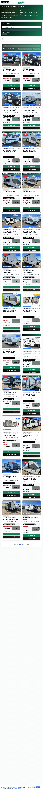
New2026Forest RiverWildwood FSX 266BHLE (29, 192)
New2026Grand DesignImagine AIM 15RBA (9, 231)
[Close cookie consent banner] (41, 787)
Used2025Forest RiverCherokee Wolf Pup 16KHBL (10, 518)
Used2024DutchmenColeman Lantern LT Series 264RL (11, 434)
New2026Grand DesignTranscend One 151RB (9, 70)
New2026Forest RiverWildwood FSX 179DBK (9, 192)
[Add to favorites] (19, 65)
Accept (38, 787)
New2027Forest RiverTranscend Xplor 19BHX (29, 311)
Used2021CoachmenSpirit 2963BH (30, 518)
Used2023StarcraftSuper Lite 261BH (31, 353)
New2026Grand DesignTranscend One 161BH (9, 393)
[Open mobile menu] (41, 2)
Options (29, 787)
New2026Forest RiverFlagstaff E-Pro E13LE (29, 109)
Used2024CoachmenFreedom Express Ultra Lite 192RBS (30, 435)
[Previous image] (4, 59)
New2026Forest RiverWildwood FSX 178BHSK (29, 151)
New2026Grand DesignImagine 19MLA (9, 477)
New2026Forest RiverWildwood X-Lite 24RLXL (29, 478)
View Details (12, 85)
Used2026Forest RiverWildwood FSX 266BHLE (9, 311)
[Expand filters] (40, 39)
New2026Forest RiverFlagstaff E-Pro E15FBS (29, 395)
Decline (34, 787)
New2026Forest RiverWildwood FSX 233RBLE (29, 231)
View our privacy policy (16, 788)
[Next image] (19, 59)
